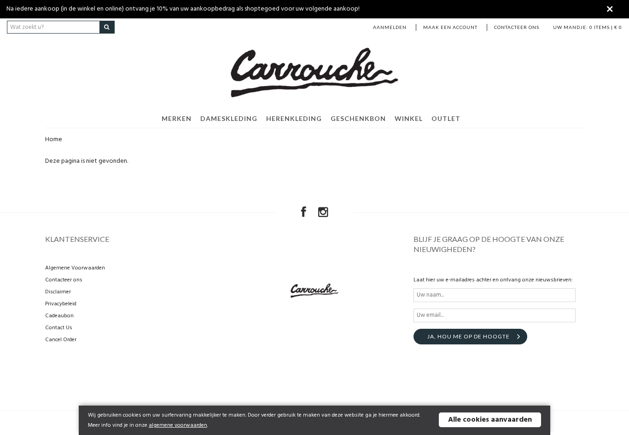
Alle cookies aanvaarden (490, 420)
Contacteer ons (516, 27)
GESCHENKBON (358, 118)
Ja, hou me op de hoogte (468, 336)
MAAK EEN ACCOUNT (450, 27)
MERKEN (177, 118)
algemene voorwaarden (178, 425)
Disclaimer (58, 292)
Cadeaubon (59, 316)
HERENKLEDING (294, 118)
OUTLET (445, 118)
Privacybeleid (60, 304)
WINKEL (409, 118)
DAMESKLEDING (228, 118)
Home (53, 139)
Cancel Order (60, 339)
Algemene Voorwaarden (75, 268)
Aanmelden (390, 27)
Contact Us (58, 327)
